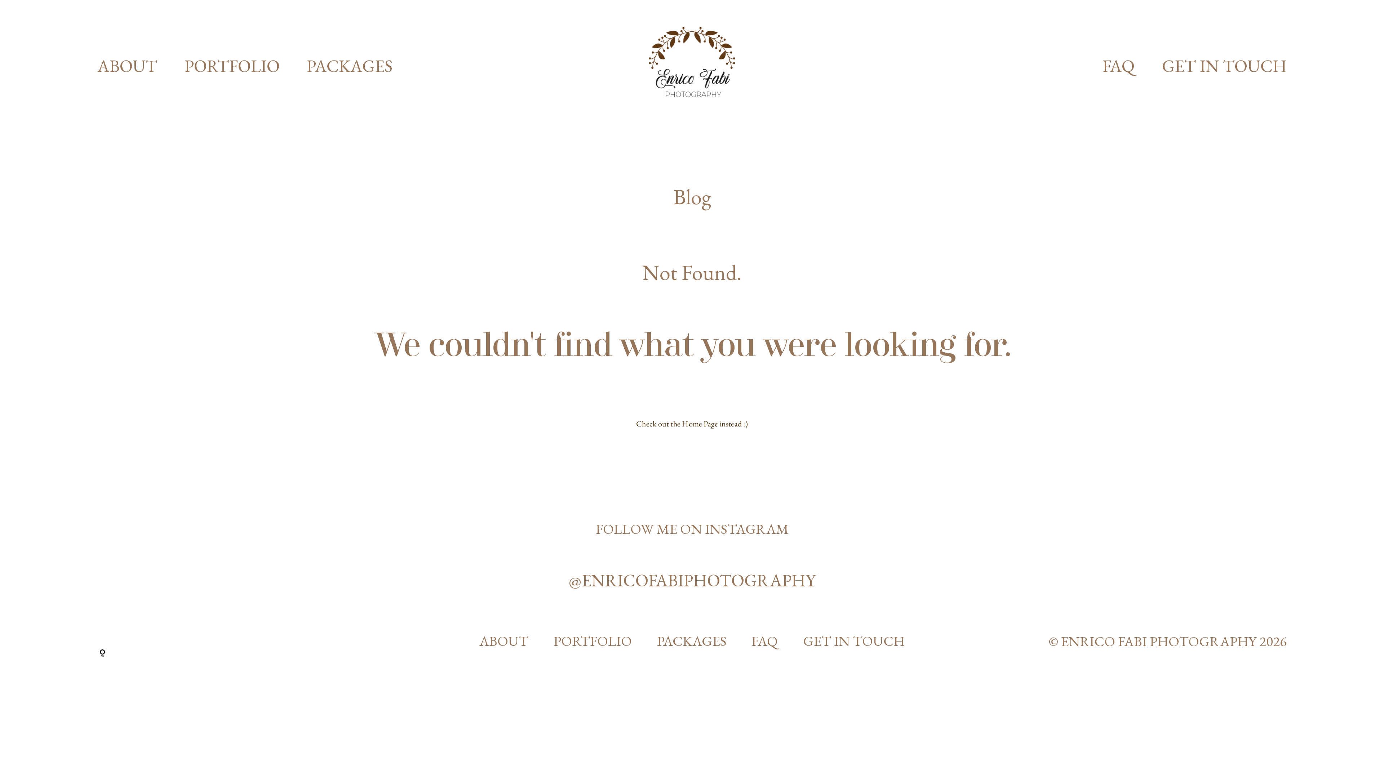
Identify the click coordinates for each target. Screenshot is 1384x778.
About (127, 66)
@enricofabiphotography (692, 580)
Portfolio (232, 66)
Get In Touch (1224, 66)
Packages (349, 66)
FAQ (1119, 66)
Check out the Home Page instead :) (692, 424)
